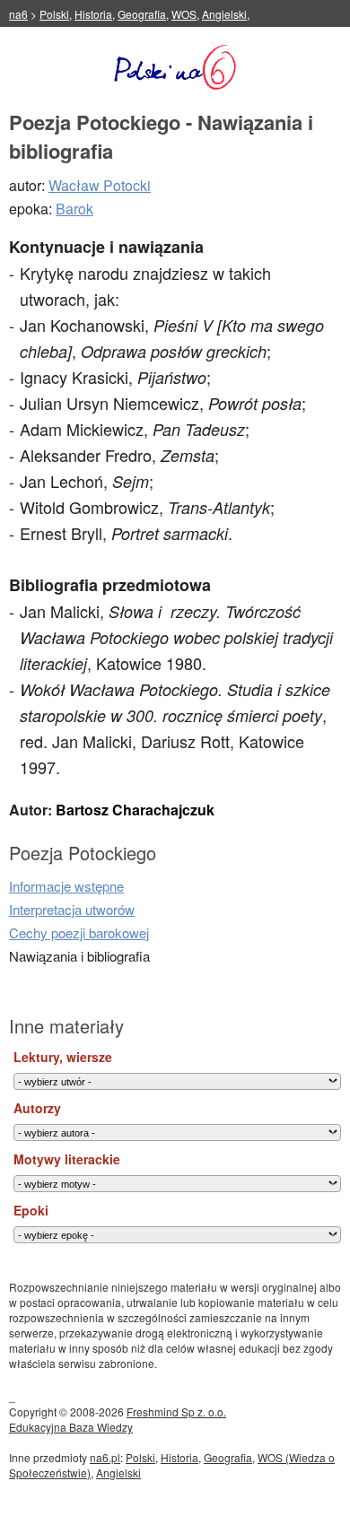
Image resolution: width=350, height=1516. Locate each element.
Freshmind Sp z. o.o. (176, 1411)
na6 (18, 14)
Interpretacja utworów (72, 909)
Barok (74, 208)
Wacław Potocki (99, 185)
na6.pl (105, 1457)
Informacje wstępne (66, 885)
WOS (184, 14)
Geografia (142, 14)
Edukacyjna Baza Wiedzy (71, 1426)
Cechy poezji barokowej (79, 932)
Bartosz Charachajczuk (135, 809)
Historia (93, 14)
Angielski (224, 14)
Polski (54, 14)
